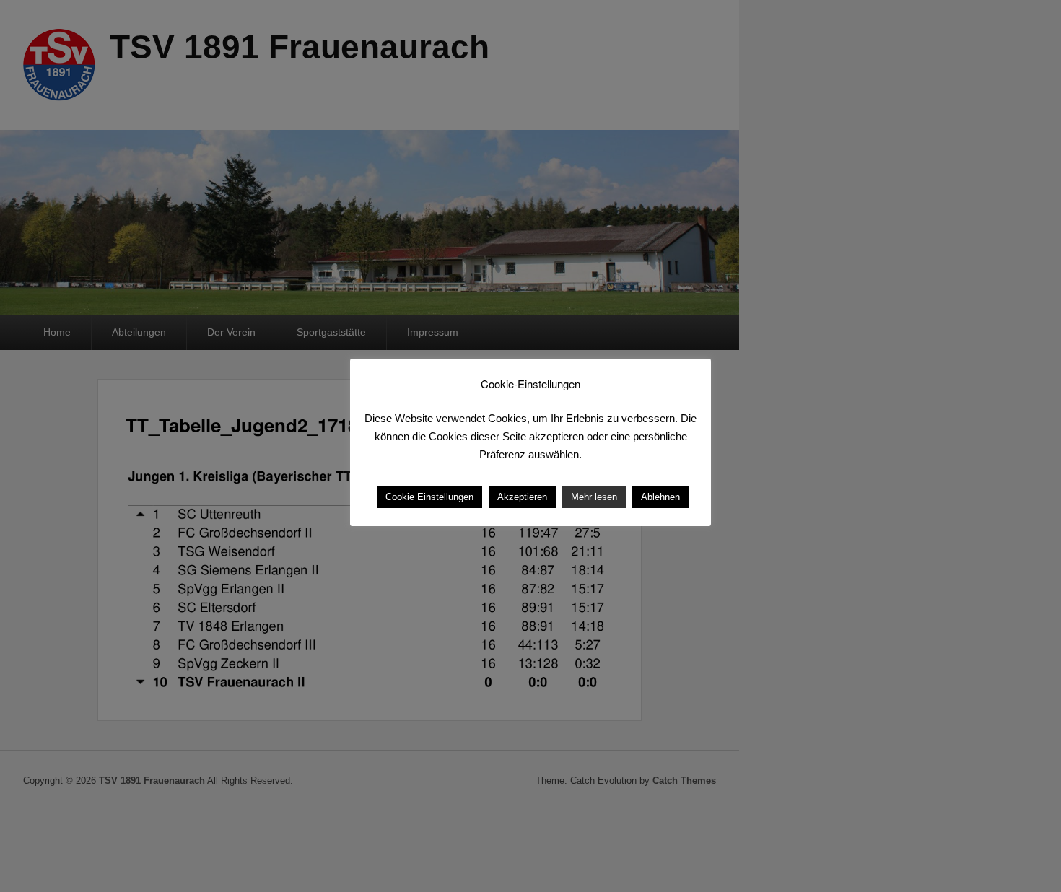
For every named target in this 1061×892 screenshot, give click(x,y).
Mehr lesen (594, 496)
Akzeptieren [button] (522, 496)
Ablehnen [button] (660, 496)
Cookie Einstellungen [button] (429, 496)
